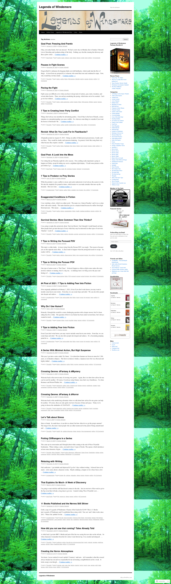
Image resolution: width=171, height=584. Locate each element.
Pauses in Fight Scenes (53, 64)
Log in (113, 344)
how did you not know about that (75, 542)
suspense (81, 364)
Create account (115, 343)
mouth (85, 565)
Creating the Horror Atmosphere (57, 551)
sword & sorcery (84, 519)
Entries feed (114, 346)
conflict (66, 125)
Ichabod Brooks (115, 127)
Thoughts (48, 79)
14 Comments (100, 234)
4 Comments (99, 255)
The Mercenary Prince (117, 170)
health (77, 211)
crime (68, 385)
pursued (81, 255)
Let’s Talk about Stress (52, 417)
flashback (66, 146)
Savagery (113, 325)
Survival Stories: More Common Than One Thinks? (66, 219)
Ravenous (113, 303)
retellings (100, 542)
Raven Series (115, 149)
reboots (90, 542)
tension (79, 58)
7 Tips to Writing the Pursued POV (58, 240)
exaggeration (68, 211)
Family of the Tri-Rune (117, 122)
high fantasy (99, 518)
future (74, 146)
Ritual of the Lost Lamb (117, 158)
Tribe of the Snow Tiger (117, 177)
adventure (63, 364)
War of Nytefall (56, 452)
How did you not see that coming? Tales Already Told (67, 528)
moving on (62, 496)
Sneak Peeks (115, 163)
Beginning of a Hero (116, 104)
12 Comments (85, 169)
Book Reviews (115, 106)
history (78, 146)
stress (74, 58)
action (58, 79)
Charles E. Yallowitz (116, 297)
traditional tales (58, 544)
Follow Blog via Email (117, 232)
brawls (76, 102)
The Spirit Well (115, 172)
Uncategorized (50, 190)
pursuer (78, 276)
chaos (59, 169)
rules (98, 385)
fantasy (80, 385)
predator (73, 190)
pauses (86, 79)
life (65, 169)
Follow (113, 246)
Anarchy (113, 295)
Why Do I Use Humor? (52, 306)
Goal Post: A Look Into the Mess (57, 154)
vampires (53, 454)
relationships (72, 125)
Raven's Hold (115, 154)
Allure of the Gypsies (117, 95)
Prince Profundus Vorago (118, 143)
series (101, 452)
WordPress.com (115, 350)
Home (43, 32)
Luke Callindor (58, 519)
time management (86, 431)
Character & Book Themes (118, 108)
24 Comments (77, 410)
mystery (95, 385)
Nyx (72, 519)
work (86, 58)
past (81, 146)
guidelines (89, 385)
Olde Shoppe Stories (117, 138)
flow (71, 146)
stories (66, 234)
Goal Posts (49, 58)
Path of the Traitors (116, 140)
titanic (52, 544)
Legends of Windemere (55, 7)
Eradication (92, 452)
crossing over (73, 385)
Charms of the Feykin (78, 518)
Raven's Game (115, 152)
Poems (113, 142)
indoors (67, 58)
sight (96, 565)
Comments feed (115, 348)
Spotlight (114, 165)
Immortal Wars (115, 129)
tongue (51, 567)
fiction (66, 79)
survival (76, 234)
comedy (59, 320)
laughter (71, 320)
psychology (44, 410)
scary (52, 410)
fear (71, 297)
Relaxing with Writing (51, 461)
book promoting (68, 518)
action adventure (64, 102)
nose (88, 565)
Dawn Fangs (84, 452)
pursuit (83, 276)
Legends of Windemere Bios (64, 32)
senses (93, 565)
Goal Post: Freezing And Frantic (57, 43)
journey (76, 364)
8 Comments (100, 276)
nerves (68, 519)
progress (69, 169)
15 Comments (70, 387)
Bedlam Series (115, 102)
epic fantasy (88, 518)
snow (71, 58)
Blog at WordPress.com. (126, 577)
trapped (79, 169)
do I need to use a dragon (118, 120)
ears (63, 565)
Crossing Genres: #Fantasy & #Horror (60, 394)
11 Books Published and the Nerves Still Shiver (64, 503)
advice (58, 125)
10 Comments (92, 125)
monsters (95, 408)
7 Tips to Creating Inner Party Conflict (60, 110)
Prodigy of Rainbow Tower (118, 145)
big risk (61, 518)
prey (77, 190)
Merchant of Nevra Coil (117, 133)
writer (94, 146)
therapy (87, 475)
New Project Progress (117, 136)
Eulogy (112, 318)
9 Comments (48, 103)
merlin (85, 542)
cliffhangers (78, 452)
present (85, 146)
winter (82, 58)
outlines (68, 475)
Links (75, 32)
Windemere (68, 454)
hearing (77, 565)
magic (64, 519)
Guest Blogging (115, 126)
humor (81, 297)
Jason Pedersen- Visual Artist (119, 267)
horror (77, 297)
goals (62, 58)
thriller (59, 387)
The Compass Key (116, 168)
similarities (44, 387)
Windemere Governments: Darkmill (120, 85)
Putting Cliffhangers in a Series (56, 438)
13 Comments (96, 58)
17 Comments (94, 190)
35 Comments (100, 431)
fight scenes (71, 79)
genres (84, 385)
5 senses (59, 565)
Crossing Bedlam (116, 115)
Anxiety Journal (115, 99)
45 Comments (82, 496)
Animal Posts (115, 97)
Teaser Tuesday (115, 167)
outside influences (68, 431)
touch (54, 567)
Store (80, 32)
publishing (76, 519)
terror (92, 297)
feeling (72, 565)
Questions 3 (114, 147)
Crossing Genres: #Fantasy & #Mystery (60, 371)
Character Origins (116, 110)
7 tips (60, 297)
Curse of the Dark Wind (117, 117)
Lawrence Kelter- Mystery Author (120, 269)
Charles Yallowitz (62, 46)
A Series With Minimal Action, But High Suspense (66, 350)
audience (59, 542)
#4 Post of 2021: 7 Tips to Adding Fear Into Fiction (66, 283)
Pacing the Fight (49, 87)
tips (82, 125)
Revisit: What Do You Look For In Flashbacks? (64, 131)
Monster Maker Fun (116, 135)
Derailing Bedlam (116, 118)
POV (69, 276)
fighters (91, 102)
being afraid (66, 297)
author (59, 58)
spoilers (43, 544)
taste (99, 565)
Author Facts (50, 32)
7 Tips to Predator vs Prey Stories (58, 175)
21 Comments (76, 454)
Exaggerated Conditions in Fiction (58, 196)
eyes (66, 565)
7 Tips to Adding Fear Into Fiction (58, 327)
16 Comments (90, 320)
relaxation (73, 475)
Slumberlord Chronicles (117, 161)
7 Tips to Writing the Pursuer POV (58, 262)
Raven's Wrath (115, 156)
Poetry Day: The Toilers (117, 77)
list (85, 297)
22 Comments (44, 521)
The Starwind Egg (116, 174)
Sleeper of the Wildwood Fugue (119, 160)
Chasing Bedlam (116, 113)
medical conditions (85, 211)
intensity (77, 79)
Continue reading (61, 54)
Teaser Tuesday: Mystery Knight (119, 83)
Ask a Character (115, 101)
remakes (95, 542)
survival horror (82, 234)
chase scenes (68, 255)
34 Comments (98, 475)
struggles (70, 234)
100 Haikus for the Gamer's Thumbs (120, 94)
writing (90, 58)
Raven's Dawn (115, 151)
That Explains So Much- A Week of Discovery (63, 482)
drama (62, 211)
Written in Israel (115, 184)
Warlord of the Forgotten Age (119, 183)
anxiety (61, 475)
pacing (82, 79)
